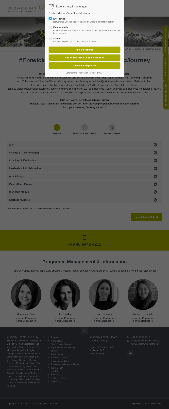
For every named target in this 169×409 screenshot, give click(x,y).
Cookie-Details (96, 73)
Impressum (83, 73)
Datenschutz (71, 73)
